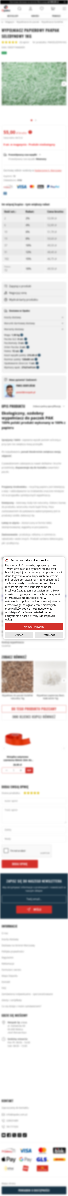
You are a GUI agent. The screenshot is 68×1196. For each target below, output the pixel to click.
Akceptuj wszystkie (34, 626)
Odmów (19, 634)
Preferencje (49, 634)
